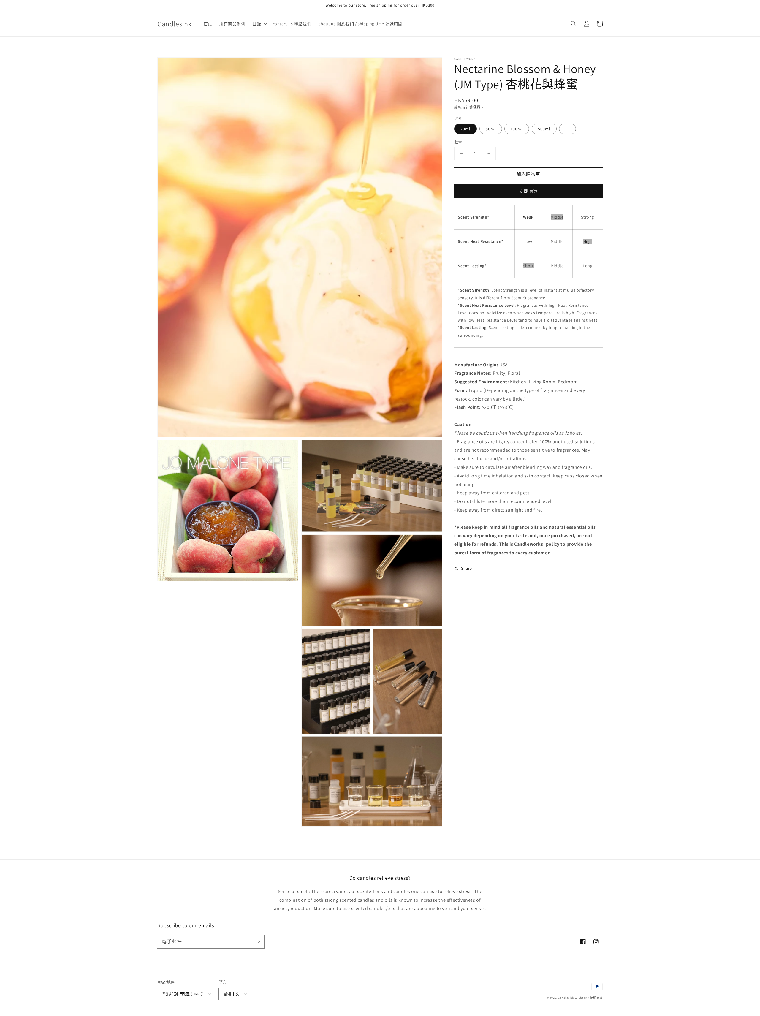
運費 (477, 107)
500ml (544, 129)
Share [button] (466, 568)
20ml (465, 129)
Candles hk (566, 998)
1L (567, 129)
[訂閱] (257, 941)
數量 (458, 142)
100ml (517, 129)
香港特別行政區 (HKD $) (183, 993)
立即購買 (528, 191)
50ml (491, 129)
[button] (573, 23)
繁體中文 (232, 993)
